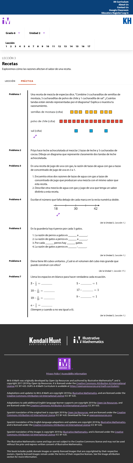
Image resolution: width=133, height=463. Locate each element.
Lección (10, 81)
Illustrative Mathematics (84, 393)
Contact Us (122, 7)
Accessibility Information (74, 373)
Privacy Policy (53, 373)
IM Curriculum (120, 1)
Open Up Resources (107, 402)
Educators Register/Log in (114, 12)
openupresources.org (100, 415)
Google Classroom (118, 10)
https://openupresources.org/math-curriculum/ (94, 386)
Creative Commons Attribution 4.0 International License (35, 395)
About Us (123, 4)
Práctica (27, 81)
